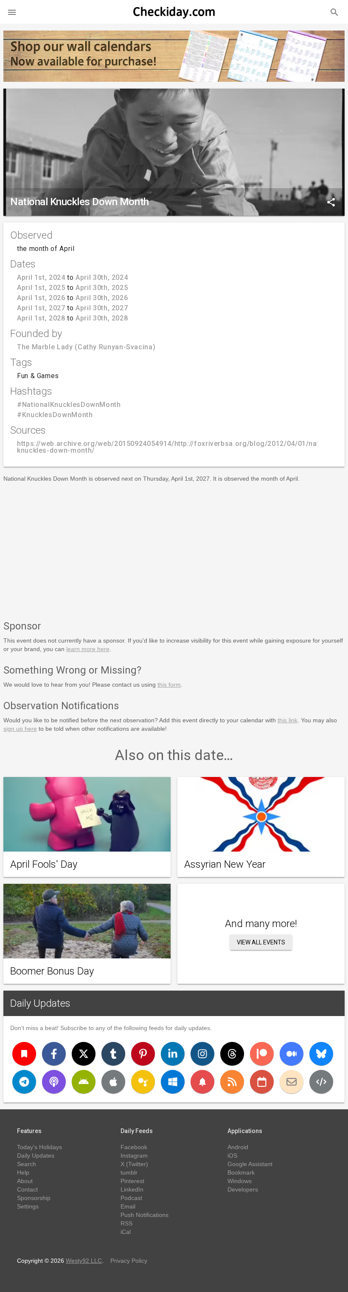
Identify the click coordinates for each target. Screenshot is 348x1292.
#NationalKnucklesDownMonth (69, 405)
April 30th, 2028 (102, 318)
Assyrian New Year (225, 864)
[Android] (83, 1082)
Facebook (134, 1147)
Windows (239, 1181)
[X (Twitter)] (83, 1054)
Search (26, 1164)
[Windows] (173, 1082)
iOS (232, 1155)
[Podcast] (54, 1082)
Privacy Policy (128, 1260)
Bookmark (241, 1172)
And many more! (261, 924)
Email (128, 1206)
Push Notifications (144, 1214)
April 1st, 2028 (41, 318)
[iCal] (262, 1082)
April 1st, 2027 (41, 308)
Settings (28, 1206)
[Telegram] (24, 1082)
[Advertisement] (174, 549)
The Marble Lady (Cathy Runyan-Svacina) (86, 347)
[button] (12, 12)
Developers (242, 1189)
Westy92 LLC (84, 1260)
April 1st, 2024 (41, 277)
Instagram (134, 1155)
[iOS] (113, 1082)
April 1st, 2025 (41, 288)
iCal (126, 1231)
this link (287, 720)
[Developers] (321, 1082)
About (25, 1181)
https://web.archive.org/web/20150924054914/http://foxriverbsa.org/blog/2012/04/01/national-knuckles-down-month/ (178, 447)
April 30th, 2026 (102, 298)
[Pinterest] (143, 1054)
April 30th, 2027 (102, 308)
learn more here (87, 649)
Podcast (131, 1198)
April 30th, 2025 (102, 288)
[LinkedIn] (173, 1054)
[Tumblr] (113, 1054)
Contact (27, 1189)
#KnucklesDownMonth (55, 415)
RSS (126, 1223)
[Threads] (232, 1054)
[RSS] (232, 1082)
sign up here (20, 728)
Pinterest (132, 1181)
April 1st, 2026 (41, 298)
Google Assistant (249, 1164)
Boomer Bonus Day (52, 971)
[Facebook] (54, 1054)
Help (23, 1172)
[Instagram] (202, 1054)
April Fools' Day (43, 864)
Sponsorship (34, 1198)
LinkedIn (132, 1189)
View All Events (261, 942)
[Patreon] (262, 1054)
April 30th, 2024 (102, 277)
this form (169, 684)
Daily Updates (40, 1003)
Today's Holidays (39, 1147)
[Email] (291, 1082)
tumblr (129, 1172)
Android (237, 1147)
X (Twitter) (134, 1164)
